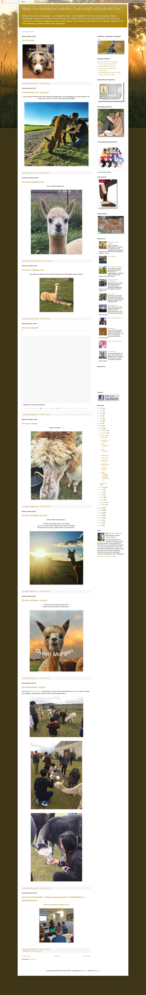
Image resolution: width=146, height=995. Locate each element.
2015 (101, 510)
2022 (101, 416)
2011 (101, 520)
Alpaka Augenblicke (33, 181)
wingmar (84, 970)
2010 (101, 523)
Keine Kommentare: (45, 83)
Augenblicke (111, 294)
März (102, 500)
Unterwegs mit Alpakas (35, 92)
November (104, 433)
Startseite (57, 956)
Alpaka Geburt (30, 327)
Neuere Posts (26, 956)
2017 (101, 428)
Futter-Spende (103, 70)
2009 (101, 525)
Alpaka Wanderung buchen (107, 66)
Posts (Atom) (32, 959)
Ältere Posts (86, 956)
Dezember (104, 430)
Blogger (97, 970)
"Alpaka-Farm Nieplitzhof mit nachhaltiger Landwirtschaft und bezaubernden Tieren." (72, 8)
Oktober (103, 435)
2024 (101, 411)
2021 (101, 418)
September (104, 483)
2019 (101, 423)
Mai (102, 495)
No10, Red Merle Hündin (115, 341)
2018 (101, 426)
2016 (101, 508)
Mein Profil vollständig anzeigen (106, 556)
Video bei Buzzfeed (36, 691)
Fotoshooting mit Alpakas (115, 267)
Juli (102, 490)
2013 (101, 515)
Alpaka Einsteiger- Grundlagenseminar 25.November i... (105, 476)
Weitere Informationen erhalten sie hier (56, 904)
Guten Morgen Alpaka (34, 515)
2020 (101, 421)
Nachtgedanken (112, 305)
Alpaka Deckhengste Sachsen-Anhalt (110, 72)
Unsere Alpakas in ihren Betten (108, 64)
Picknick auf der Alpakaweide (107, 68)
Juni (102, 492)
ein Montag (28, 40)
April (102, 497)
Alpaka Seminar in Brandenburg (113, 280)
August (103, 487)
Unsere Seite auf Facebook (107, 75)
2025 (101, 408)
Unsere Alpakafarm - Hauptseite (108, 61)
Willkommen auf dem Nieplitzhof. (34, 405)
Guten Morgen (112, 256)
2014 (101, 513)
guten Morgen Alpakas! (114, 318)
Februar (103, 502)
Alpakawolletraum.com (115, 533)
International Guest (33, 687)
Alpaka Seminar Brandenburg (34, 951)
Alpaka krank (30, 423)
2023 (101, 413)
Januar (103, 505)
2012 (101, 518)
